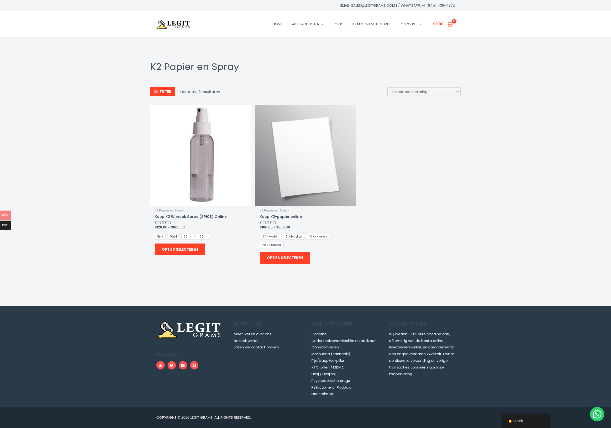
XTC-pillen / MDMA (327, 367)
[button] (597, 414)
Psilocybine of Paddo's (331, 387)
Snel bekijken (200, 201)
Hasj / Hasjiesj (323, 373)
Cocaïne (319, 333)
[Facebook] (194, 365)
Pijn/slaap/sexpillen (328, 360)
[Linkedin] (183, 365)
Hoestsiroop (322, 393)
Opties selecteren (180, 249)
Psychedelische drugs (330, 380)
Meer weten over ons (252, 333)
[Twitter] (172, 365)
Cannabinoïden (325, 347)
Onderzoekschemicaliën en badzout (343, 340)
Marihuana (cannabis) (330, 353)
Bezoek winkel (246, 340)
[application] (321, 24)
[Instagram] (160, 365)
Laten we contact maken (256, 347)
